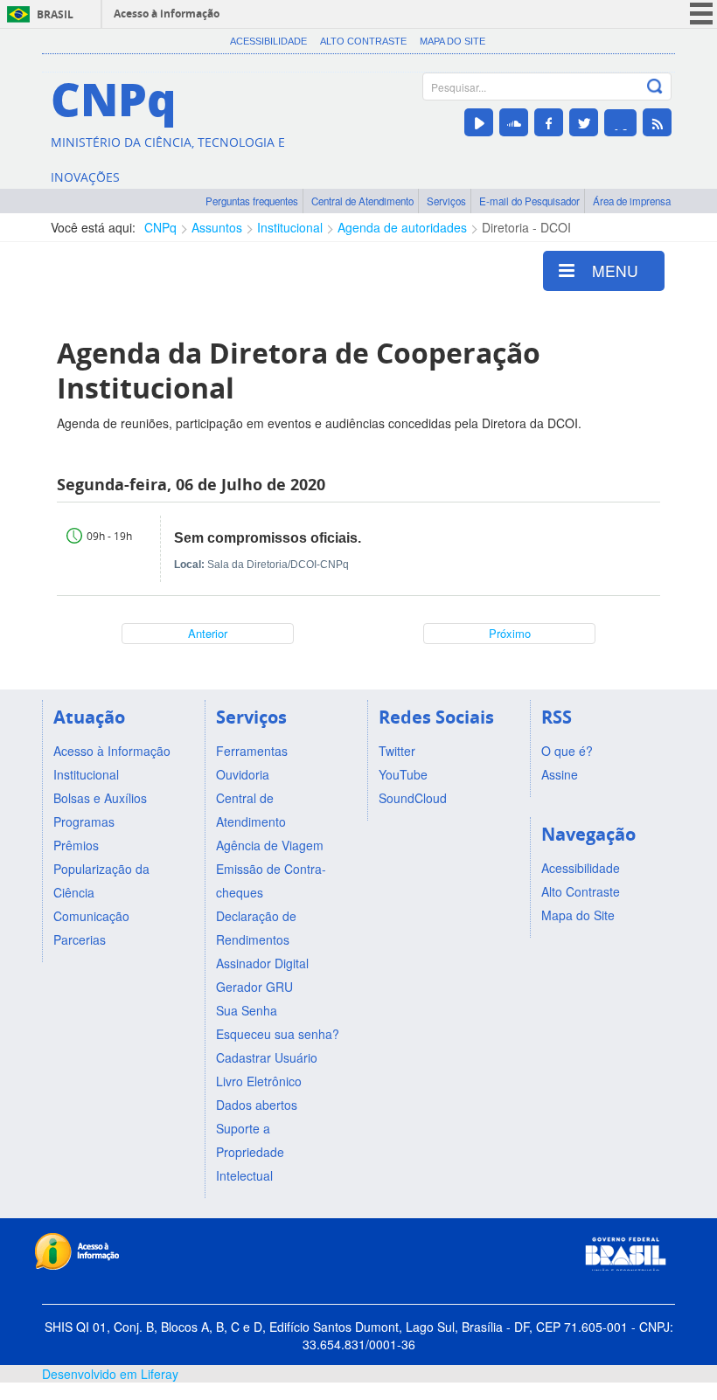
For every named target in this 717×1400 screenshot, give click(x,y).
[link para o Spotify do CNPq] (620, 122)
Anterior (207, 633)
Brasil (55, 14)
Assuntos (216, 227)
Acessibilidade (268, 41)
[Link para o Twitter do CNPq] (583, 122)
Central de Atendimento (362, 201)
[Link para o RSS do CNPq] (657, 122)
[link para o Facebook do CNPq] (548, 122)
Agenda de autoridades (402, 227)
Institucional (290, 227)
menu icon (701, 13)
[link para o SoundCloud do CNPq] (513, 122)
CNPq (160, 227)
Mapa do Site (452, 41)
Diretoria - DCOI (526, 227)
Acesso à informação (166, 13)
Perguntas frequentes (251, 201)
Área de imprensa (632, 201)
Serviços (446, 201)
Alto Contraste (363, 41)
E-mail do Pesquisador (529, 201)
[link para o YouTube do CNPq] (478, 122)
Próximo (510, 633)
